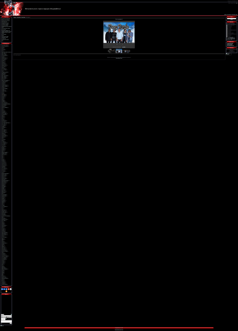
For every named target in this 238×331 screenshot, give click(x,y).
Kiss (2, 155)
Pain (2, 208)
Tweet (3, 325)
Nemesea (3, 199)
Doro (2, 108)
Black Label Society (5, 75)
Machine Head (4, 174)
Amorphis (3, 60)
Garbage (3, 126)
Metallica (3, 188)
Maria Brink (3, 179)
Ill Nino (3, 140)
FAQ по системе (229, 44)
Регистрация (233, 14)
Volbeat (3, 266)
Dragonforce (4, 112)
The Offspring (4, 258)
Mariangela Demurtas (5, 180)
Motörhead (3, 192)
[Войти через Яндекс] (8, 289)
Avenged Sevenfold (5, 72)
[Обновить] (11, 314)
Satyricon (3, 226)
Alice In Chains (4, 54)
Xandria (3, 270)
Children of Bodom (4, 86)
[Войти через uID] (2, 289)
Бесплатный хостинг (118, 329)
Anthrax (3, 67)
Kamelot (3, 147)
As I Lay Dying (4, 69)
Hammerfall (3, 134)
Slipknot (3, 239)
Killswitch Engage (4, 152)
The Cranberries (4, 257)
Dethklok (3, 100)
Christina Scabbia (4, 88)
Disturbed (3, 106)
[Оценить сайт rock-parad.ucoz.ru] (1, 325)
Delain (3, 99)
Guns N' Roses (4, 132)
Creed (3, 92)
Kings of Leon (4, 154)
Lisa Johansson (4, 168)
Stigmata (3, 246)
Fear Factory (4, 121)
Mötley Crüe (3, 191)
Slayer (3, 238)
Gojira (3, 128)
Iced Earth (3, 139)
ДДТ (2, 274)
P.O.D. (3, 207)
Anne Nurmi (3, 66)
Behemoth (3, 74)
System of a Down (4, 251)
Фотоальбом (229, 14)
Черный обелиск (4, 284)
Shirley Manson (4, 233)
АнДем (3, 272)
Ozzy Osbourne (4, 206)
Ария (2, 273)
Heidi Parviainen (4, 135)
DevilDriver (3, 101)
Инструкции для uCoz (230, 45)
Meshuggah (3, 186)
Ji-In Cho (3, 145)
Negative (3, 198)
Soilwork (3, 241)
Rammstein (3, 218)
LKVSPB (123, 47)
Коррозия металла (5, 278)
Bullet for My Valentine (5, 80)
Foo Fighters (4, 125)
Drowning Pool (4, 114)
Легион (3, 279)
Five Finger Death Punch (5, 122)
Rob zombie (3, 220)
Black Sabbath (4, 76)
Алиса (3, 271)
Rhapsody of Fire (4, 219)
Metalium (3, 187)
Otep (2, 204)
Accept (3, 47)
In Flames (3, 141)
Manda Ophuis (4, 175)
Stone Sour (3, 247)
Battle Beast (3, 73)
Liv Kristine (3, 171)
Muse (2, 193)
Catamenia (3, 82)
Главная (225, 14)
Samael (3, 224)
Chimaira (3, 87)
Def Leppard (4, 95)
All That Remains (4, 55)
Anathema (3, 62)
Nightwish (3, 201)
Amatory (3, 56)
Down (3, 109)
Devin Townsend (4, 102)
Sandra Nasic (4, 225)
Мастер (3, 280)
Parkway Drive (4, 212)
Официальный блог (230, 43)
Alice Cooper (4, 53)
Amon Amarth (4, 59)
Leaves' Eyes (4, 165)
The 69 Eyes (4, 254)
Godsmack (3, 127)
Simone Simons (4, 234)
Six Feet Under (4, 237)
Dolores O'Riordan (4, 107)
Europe (3, 119)
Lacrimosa (3, 161)
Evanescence (4, 120)
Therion (3, 260)
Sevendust (3, 231)
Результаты (228, 38)
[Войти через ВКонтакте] (4, 289)
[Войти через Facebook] (6, 289)
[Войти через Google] (11, 289)
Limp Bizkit (3, 166)
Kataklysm (3, 148)
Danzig (3, 93)
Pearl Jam (3, 213)
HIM (2, 138)
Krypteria (3, 160)
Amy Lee (3, 61)
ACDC (3, 48)
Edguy (3, 115)
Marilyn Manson (4, 181)
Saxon (3, 227)
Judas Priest (4, 146)
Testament (3, 253)
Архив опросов (232, 38)
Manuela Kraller (4, 178)
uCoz (122, 329)
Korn (2, 158)
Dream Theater (4, 113)
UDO (2, 264)
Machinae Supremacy (5, 173)
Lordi (2, 172)
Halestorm (3, 133)
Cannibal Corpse (4, 81)
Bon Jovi (3, 79)
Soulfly (3, 244)
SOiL (2, 240)
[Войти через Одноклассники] (6, 291)
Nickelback (3, 200)
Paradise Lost (4, 211)
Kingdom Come (4, 153)
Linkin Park (3, 167)
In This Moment (4, 142)
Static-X (3, 245)
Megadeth (3, 185)
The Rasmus (4, 259)
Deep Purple (4, 94)
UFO (2, 265)
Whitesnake (3, 267)
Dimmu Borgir (4, 105)
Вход (236, 14)
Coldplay (3, 89)
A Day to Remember (5, 46)
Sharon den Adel (4, 232)
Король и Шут (4, 277)
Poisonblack (3, 214)
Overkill (3, 205)
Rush (2, 221)
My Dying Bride (4, 194)
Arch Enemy (4, 68)
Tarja (2, 252)
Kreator (3, 159)
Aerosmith (3, 49)
